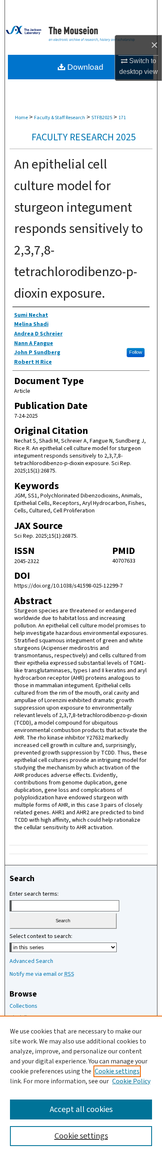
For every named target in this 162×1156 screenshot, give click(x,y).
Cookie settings (117, 1071)
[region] (81, 1086)
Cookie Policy (131, 1081)
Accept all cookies (81, 1109)
